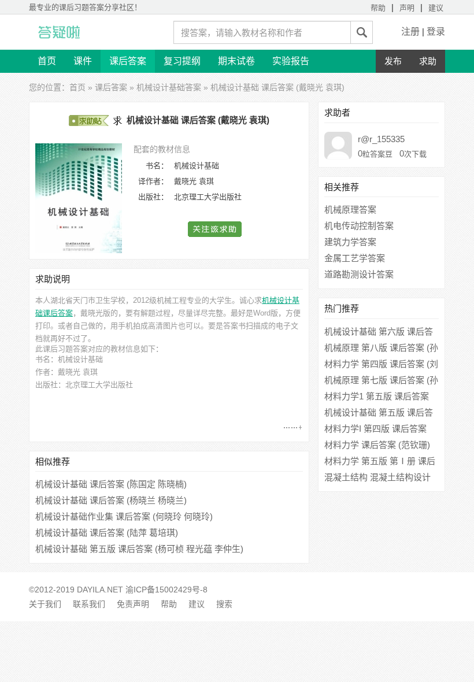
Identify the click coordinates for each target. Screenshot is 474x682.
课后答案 (127, 61)
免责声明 (133, 604)
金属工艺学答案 (354, 258)
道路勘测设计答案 (359, 274)
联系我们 (89, 604)
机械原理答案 (350, 209)
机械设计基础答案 (168, 87)
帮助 (378, 7)
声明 (406, 7)
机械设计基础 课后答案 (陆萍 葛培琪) (106, 533)
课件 (82, 61)
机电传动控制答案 (359, 226)
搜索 (224, 604)
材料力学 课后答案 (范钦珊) (377, 445)
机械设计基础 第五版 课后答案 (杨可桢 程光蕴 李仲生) (139, 549)
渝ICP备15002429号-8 (166, 589)
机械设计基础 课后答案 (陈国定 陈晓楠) (111, 484)
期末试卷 (236, 61)
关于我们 (45, 604)
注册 (410, 31)
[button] (215, 229)
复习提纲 (182, 61)
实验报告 (290, 61)
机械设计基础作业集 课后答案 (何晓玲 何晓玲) (124, 516)
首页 (47, 61)
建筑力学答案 (350, 242)
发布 (393, 61)
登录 (436, 31)
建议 (435, 7)
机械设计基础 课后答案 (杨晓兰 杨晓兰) (111, 500)
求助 (427, 61)
